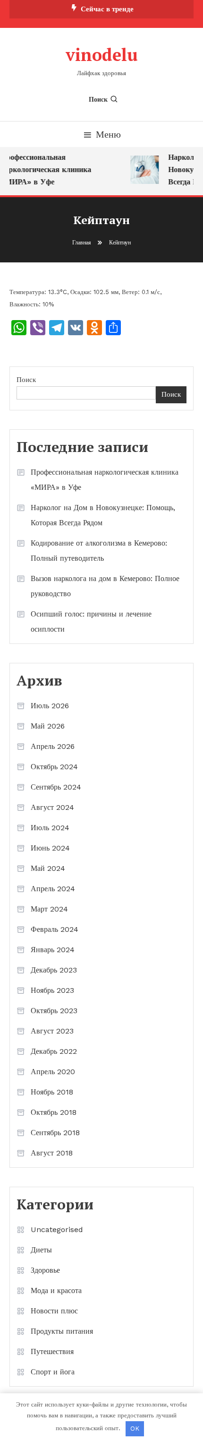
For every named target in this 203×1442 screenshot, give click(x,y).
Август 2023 (52, 1030)
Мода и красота (56, 1290)
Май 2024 (48, 868)
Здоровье (45, 1270)
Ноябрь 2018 (52, 1091)
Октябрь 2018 (53, 1112)
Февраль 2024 (54, 929)
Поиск (98, 99)
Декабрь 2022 (54, 1051)
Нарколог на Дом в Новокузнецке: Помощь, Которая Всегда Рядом (103, 515)
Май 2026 (48, 725)
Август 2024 (52, 807)
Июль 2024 (50, 827)
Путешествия (52, 1351)
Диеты (41, 1249)
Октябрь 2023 (54, 1010)
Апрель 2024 (53, 888)
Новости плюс (54, 1310)
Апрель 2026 (53, 746)
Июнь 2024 (50, 847)
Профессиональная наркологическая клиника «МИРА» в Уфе (104, 480)
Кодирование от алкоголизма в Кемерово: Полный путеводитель (99, 551)
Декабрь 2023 (54, 969)
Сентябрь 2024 (56, 786)
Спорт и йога (53, 1371)
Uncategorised (57, 1229)
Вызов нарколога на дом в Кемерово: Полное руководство (105, 586)
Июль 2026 (50, 705)
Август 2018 (52, 1152)
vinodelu (102, 54)
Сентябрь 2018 (55, 1132)
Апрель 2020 (53, 1071)
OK (134, 1428)
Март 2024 (49, 908)
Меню (108, 134)
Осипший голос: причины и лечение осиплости (91, 621)
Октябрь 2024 (54, 766)
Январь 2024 (53, 949)
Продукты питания (62, 1331)
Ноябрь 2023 (52, 990)
